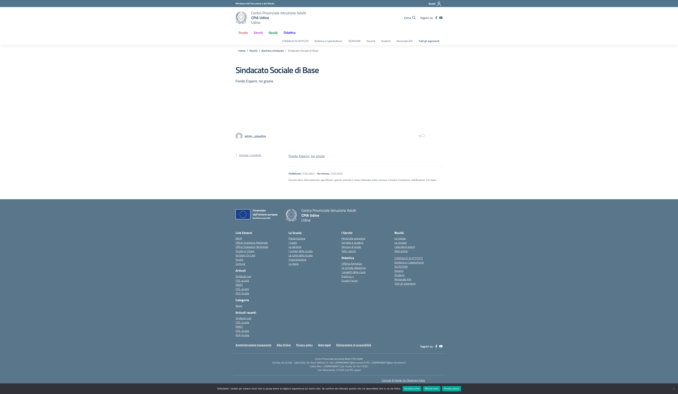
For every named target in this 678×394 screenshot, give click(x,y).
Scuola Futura (349, 280)
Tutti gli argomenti (429, 41)
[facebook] (436, 17)
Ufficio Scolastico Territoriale (252, 247)
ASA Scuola (242, 293)
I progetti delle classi (353, 272)
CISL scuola (242, 280)
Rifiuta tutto (431, 388)
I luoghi (293, 242)
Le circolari (400, 242)
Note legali (324, 345)
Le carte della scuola (301, 255)
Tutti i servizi (348, 251)
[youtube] (440, 17)
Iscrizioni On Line (245, 255)
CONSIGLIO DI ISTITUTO (295, 41)
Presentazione (297, 238)
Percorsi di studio (351, 247)
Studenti (386, 41)
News (239, 306)
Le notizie (400, 238)
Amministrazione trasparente (253, 345)
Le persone (295, 247)
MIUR (239, 238)
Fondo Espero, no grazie (307, 156)
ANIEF (239, 285)
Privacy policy (304, 345)
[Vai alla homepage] (241, 17)
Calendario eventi (404, 247)
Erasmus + (347, 276)
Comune (240, 264)
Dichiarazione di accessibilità (353, 345)
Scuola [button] (243, 32)
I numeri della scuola (301, 251)
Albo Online (284, 345)
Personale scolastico (353, 238)
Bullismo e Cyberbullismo (328, 41)
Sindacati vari (243, 276)
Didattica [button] (290, 32)
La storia (294, 264)
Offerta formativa (351, 263)
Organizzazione (297, 259)
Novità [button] (273, 32)
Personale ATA (405, 41)
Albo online (401, 251)
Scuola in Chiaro (245, 251)
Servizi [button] (258, 32)
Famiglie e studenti (352, 242)
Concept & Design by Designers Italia (403, 380)
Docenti (371, 41)
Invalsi (239, 259)
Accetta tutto (412, 388)
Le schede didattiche (353, 268)
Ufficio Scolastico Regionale (252, 242)
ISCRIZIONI (354, 41)
